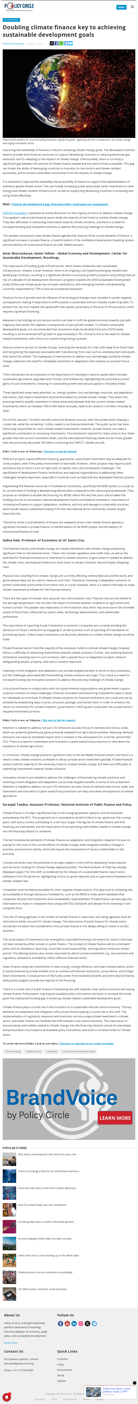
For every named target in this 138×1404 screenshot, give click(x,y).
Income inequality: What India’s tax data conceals (45, 1238)
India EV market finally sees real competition (42, 1204)
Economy (62, 1359)
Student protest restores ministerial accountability (45, 1272)
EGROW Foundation (15, 213)
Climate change (13, 1051)
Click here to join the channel (60, 451)
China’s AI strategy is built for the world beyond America (48, 1171)
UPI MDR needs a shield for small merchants (42, 1289)
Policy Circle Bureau (13, 43)
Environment (11, 19)
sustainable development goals (79, 1051)
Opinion (61, 1380)
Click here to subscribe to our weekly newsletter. (86, 1043)
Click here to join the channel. (58, 720)
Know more (11, 1342)
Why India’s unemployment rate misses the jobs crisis (47, 1154)
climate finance (34, 1051)
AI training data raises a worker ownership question (46, 1221)
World (60, 1375)
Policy (60, 1364)
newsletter (52, 1051)
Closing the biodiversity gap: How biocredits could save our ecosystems (60, 204)
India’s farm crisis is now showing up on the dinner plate (48, 1255)
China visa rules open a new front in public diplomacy (47, 1188)
